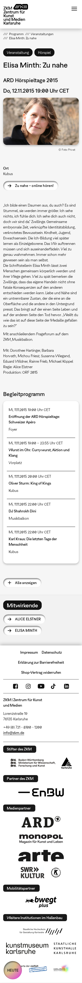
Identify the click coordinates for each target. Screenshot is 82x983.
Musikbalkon (19, 518)
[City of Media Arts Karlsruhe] (62, 969)
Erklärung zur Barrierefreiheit (41, 662)
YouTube (41, 686)
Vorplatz (15, 463)
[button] (41, 121)
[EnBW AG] (41, 792)
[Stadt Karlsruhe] (66, 763)
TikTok (53, 686)
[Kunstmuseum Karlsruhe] (27, 948)
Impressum (29, 652)
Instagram (28, 686)
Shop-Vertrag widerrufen (41, 672)
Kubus (8, 174)
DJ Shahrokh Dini (22, 511)
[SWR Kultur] (32, 872)
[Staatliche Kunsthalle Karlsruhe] (65, 948)
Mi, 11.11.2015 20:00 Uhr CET (30, 476)
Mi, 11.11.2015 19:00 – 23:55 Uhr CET (36, 443)
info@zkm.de (13, 733)
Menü (74, 9)
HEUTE (12, 970)
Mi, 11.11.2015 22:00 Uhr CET (30, 504)
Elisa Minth (26, 630)
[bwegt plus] (41, 902)
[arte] (41, 855)
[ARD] (41, 822)
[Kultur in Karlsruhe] (55, 872)
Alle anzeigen (26, 583)
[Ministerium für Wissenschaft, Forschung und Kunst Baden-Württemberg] (33, 763)
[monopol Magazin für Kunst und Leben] (41, 839)
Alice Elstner (28, 619)
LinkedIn (66, 686)
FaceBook (15, 686)
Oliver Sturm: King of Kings (30, 483)
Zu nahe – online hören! (34, 185)
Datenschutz (52, 652)
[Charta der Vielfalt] (29, 969)
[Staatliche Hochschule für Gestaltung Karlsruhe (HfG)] (41, 931)
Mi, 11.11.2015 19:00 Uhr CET (29, 410)
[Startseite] (19, 14)
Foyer (13, 429)
